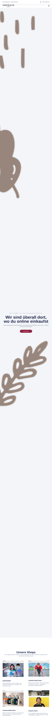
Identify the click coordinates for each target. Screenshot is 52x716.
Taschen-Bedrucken (9, 710)
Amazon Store (33, 711)
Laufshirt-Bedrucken (35, 680)
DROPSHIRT (7, 681)
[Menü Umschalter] (48, 5)
